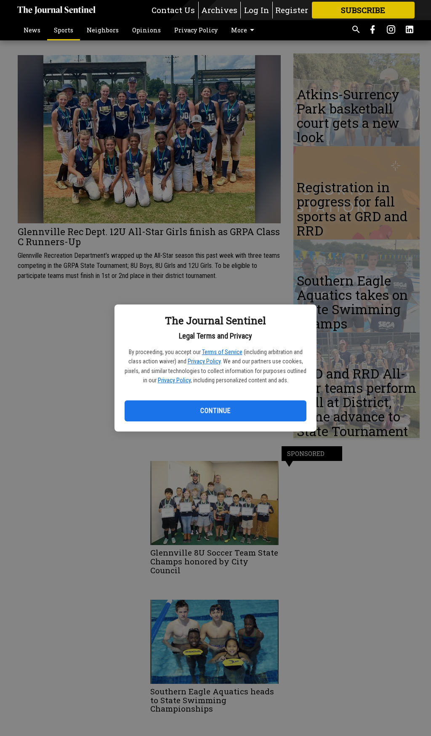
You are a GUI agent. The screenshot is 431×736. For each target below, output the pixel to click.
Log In (256, 10)
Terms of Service (222, 352)
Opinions (146, 30)
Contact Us (173, 10)
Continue (215, 411)
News (32, 30)
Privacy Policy (204, 361)
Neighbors (103, 30)
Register (291, 10)
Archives (219, 10)
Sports (63, 30)
